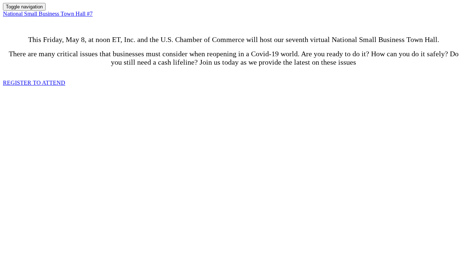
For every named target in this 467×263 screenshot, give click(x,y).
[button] (34, 83)
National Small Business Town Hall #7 (48, 14)
